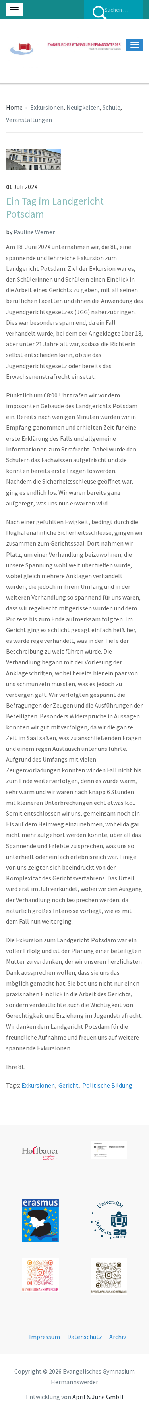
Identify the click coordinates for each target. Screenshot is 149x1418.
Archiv (117, 1337)
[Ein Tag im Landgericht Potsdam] (33, 158)
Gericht (68, 1085)
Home (14, 107)
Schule (111, 107)
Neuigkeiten (83, 107)
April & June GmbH (98, 1397)
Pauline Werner (34, 232)
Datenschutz (84, 1337)
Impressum (44, 1337)
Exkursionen (47, 107)
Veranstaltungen (29, 119)
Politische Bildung (107, 1085)
